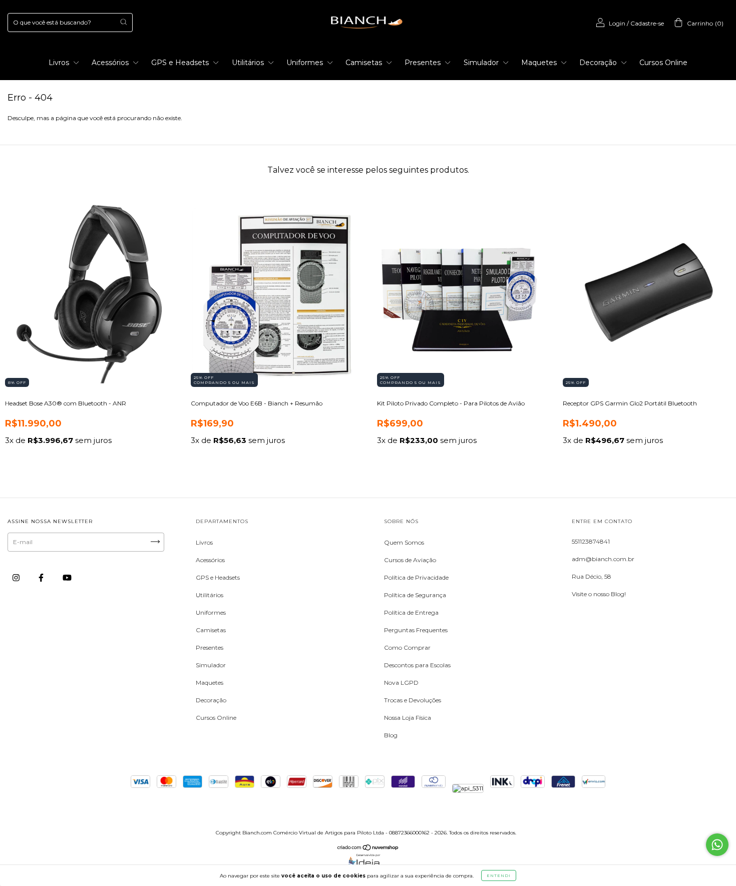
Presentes (424, 62)
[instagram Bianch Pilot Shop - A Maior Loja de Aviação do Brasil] (17, 577)
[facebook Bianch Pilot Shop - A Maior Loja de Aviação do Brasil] (42, 577)
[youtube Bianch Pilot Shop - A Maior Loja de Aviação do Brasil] (67, 577)
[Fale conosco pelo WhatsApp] (717, 844)
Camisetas (364, 62)
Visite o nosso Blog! (599, 594)
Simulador (482, 62)
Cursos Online (663, 62)
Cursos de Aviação (410, 560)
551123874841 (591, 541)
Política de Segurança (415, 595)
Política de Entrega (411, 612)
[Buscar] (123, 22)
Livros (60, 62)
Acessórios (111, 62)
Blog (391, 735)
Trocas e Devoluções (412, 700)
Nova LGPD (401, 682)
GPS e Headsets (181, 62)
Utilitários (249, 62)
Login (617, 23)
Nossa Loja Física (407, 717)
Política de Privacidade (416, 577)
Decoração (599, 62)
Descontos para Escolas (417, 665)
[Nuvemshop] (368, 848)
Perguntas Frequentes (416, 630)
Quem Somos (404, 542)
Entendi (499, 875)
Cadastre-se (647, 23)
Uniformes (305, 62)
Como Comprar (407, 647)
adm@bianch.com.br (603, 559)
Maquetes (540, 62)
